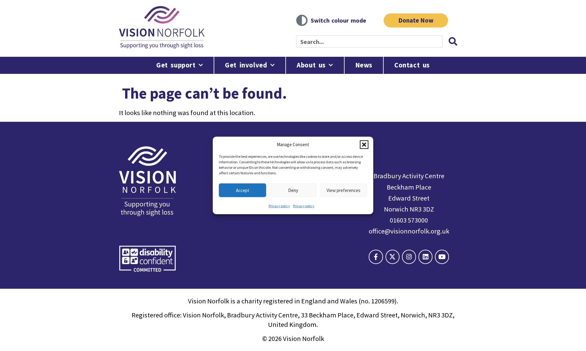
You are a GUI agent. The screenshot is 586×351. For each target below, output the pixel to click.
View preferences (343, 190)
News (363, 65)
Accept (242, 190)
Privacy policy (279, 206)
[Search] (453, 41)
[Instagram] (409, 257)
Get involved (246, 65)
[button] (364, 144)
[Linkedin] (425, 257)
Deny (293, 190)
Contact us (412, 65)
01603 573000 (409, 220)
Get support (176, 65)
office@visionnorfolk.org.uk (409, 231)
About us (311, 65)
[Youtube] (442, 257)
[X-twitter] (392, 257)
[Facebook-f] (376, 257)
